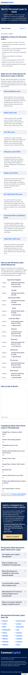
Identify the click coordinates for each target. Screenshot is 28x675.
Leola (17, 629)
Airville (4, 623)
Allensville (5, 641)
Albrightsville (6, 629)
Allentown (5, 644)
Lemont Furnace (20, 621)
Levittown (19, 632)
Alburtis (4, 632)
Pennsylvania (4, 33)
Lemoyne (18, 623)
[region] (14, 404)
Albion (4, 626)
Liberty (18, 644)
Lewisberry (19, 635)
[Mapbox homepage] (4, 417)
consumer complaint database (19, 494)
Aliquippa (5, 635)
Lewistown (19, 641)
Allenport (5, 638)
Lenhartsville (20, 626)
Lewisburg (19, 638)
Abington (5, 621)
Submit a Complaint (12, 536)
